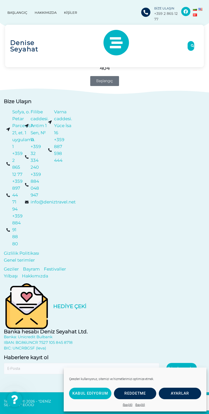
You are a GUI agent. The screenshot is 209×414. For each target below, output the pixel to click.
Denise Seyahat (24, 46)
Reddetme (135, 393)
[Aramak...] (191, 46)
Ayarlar (180, 393)
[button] (14, 399)
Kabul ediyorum (90, 393)
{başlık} (128, 405)
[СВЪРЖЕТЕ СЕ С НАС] (145, 12)
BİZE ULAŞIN (164, 8)
